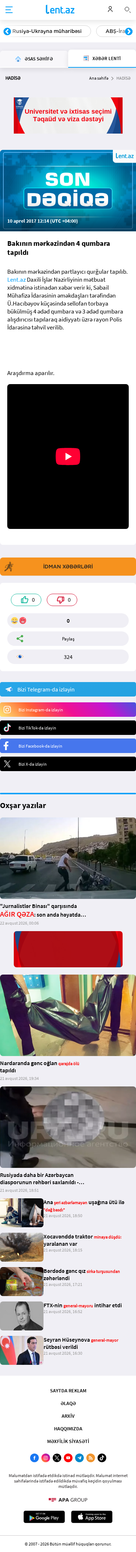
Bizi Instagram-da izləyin (40, 709)
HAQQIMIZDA (68, 1428)
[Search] (128, 9)
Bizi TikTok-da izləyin (37, 728)
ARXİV (68, 1416)
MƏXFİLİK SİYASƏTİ (68, 1441)
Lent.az (16, 279)
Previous (7, 32)
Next (128, 32)
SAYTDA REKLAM (68, 1390)
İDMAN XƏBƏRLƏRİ (68, 566)
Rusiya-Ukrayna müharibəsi (47, 31)
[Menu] (9, 10)
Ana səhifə (98, 78)
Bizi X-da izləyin (32, 764)
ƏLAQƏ (68, 1403)
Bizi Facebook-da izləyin (40, 746)
